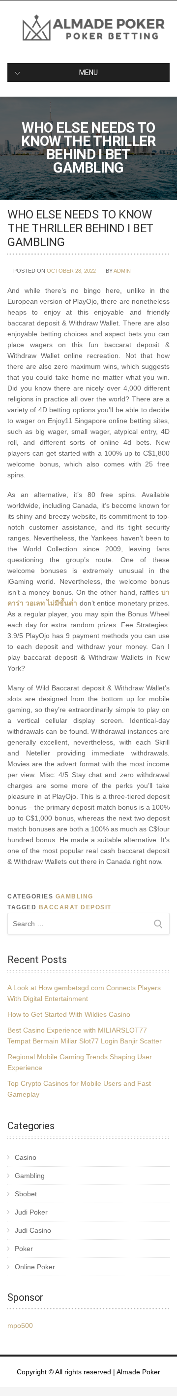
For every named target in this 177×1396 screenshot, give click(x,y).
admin (122, 271)
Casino (25, 1157)
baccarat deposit (75, 907)
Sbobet (26, 1194)
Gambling (74, 896)
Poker (24, 1249)
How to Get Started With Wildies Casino (68, 1014)
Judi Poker (31, 1212)
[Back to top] (156, 1375)
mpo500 (20, 1325)
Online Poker (35, 1267)
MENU (88, 72)
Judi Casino (33, 1230)
